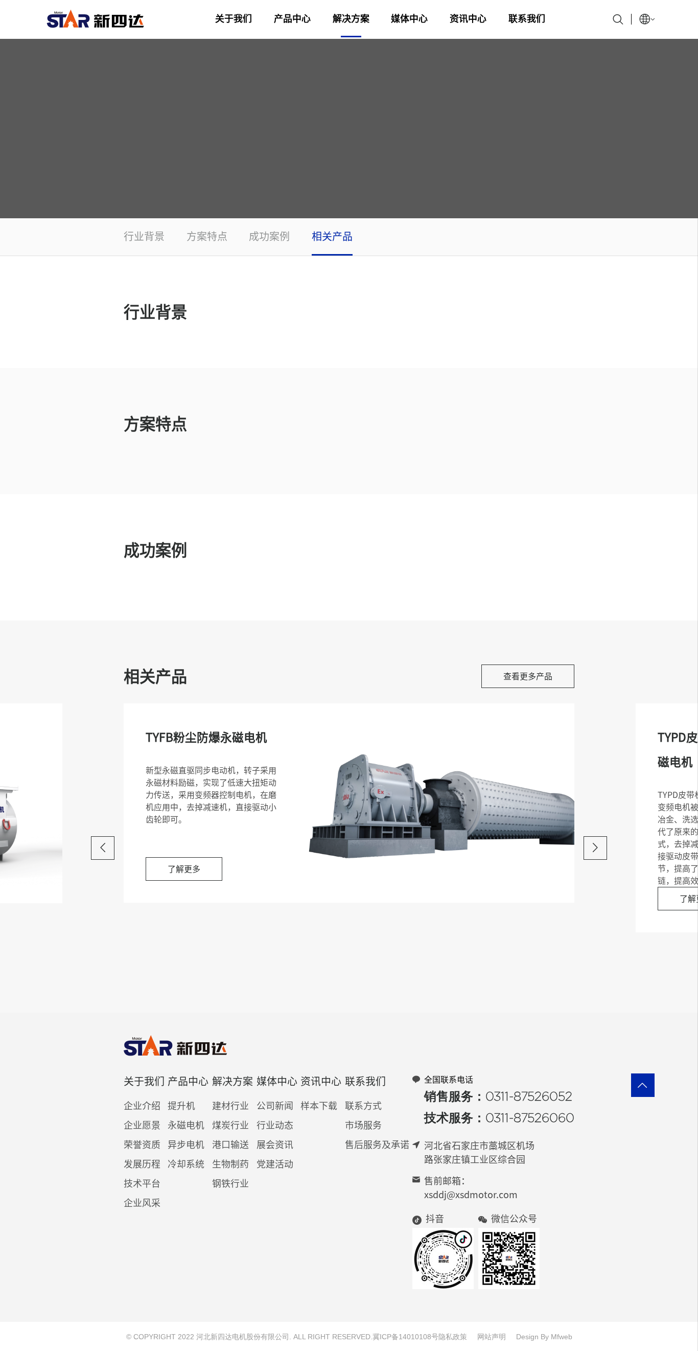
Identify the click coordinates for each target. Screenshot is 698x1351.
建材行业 (230, 1105)
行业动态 (275, 1125)
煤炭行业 (230, 1125)
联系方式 (363, 1105)
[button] (102, 848)
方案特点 (207, 236)
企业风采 (142, 1202)
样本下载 (318, 1105)
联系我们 (526, 18)
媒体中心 (409, 18)
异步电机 (186, 1144)
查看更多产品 (527, 676)
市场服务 (363, 1125)
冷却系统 (186, 1164)
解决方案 (351, 18)
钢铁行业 (230, 1183)
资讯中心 (468, 18)
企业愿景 (142, 1125)
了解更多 (184, 869)
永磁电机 (186, 1125)
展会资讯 (275, 1144)
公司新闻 (275, 1105)
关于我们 (233, 18)
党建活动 (275, 1164)
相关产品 (332, 236)
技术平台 (142, 1183)
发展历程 (142, 1164)
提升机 (181, 1105)
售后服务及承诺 (377, 1144)
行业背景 (144, 236)
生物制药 (230, 1164)
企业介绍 (142, 1105)
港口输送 (230, 1144)
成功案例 (269, 236)
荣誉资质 (142, 1144)
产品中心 (292, 18)
